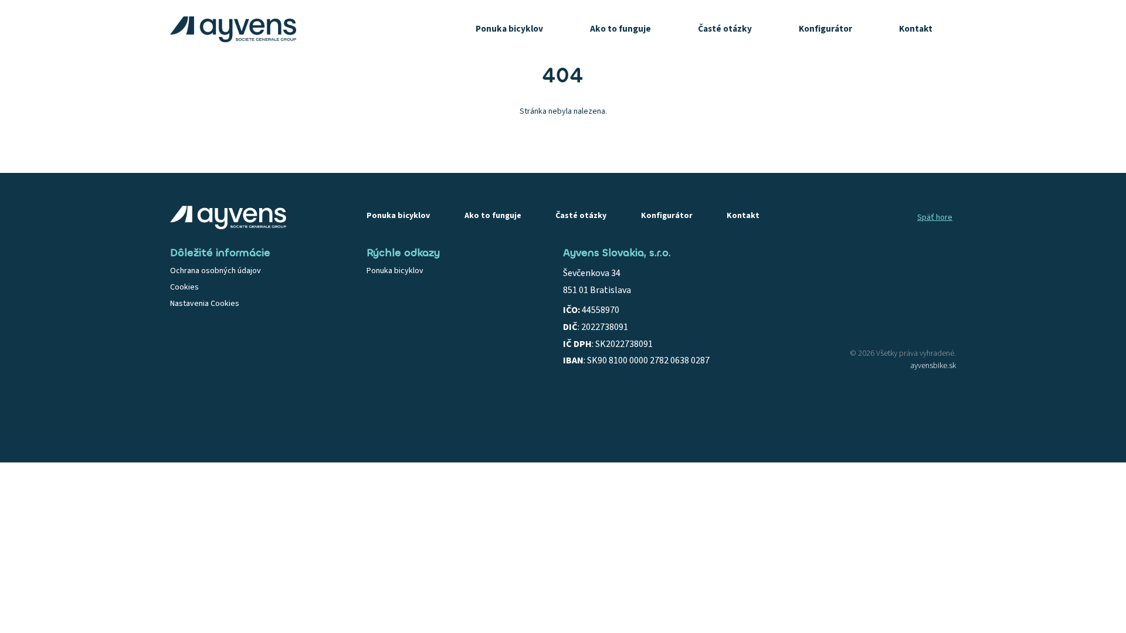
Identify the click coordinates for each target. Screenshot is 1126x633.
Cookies (184, 287)
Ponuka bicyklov (509, 28)
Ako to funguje (620, 28)
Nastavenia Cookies (204, 303)
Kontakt (915, 28)
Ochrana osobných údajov (215, 271)
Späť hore (934, 217)
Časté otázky (725, 28)
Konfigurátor (825, 28)
